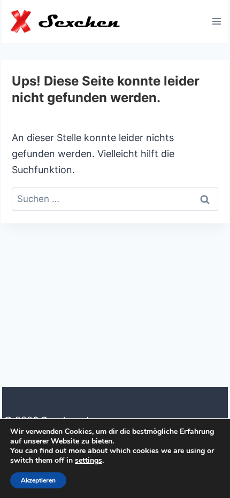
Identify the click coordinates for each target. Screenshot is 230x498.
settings (88, 460)
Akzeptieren (38, 480)
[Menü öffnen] (216, 21)
